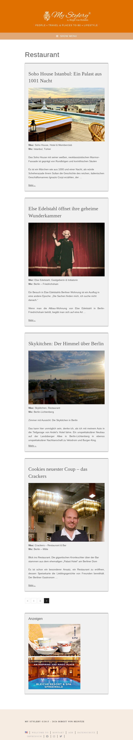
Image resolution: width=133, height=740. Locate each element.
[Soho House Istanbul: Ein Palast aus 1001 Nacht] (66, 115)
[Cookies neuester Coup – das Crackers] (66, 512)
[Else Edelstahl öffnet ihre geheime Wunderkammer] (66, 250)
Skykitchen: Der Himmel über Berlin (66, 343)
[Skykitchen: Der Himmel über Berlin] (66, 377)
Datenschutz (86, 732)
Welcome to (40, 732)
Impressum (34, 736)
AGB (70, 732)
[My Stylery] (66, 20)
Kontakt (58, 732)
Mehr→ (32, 185)
